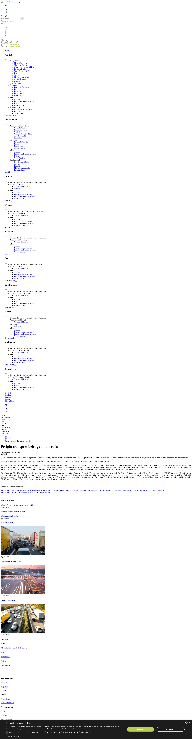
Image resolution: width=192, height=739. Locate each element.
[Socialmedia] (6, 12)
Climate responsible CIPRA (24, 67)
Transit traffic (5, 657)
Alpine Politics (6, 648)
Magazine (4, 687)
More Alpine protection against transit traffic (13, 511)
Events (16, 103)
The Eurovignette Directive (8, 600)
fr (5, 31)
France (7, 201)
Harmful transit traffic (7, 522)
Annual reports (19, 148)
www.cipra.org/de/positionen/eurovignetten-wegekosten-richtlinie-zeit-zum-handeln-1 (31, 490)
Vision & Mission (20, 128)
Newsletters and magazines (23, 109)
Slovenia (8, 307)
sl (5, 35)
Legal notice (5, 715)
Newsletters (5, 683)
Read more (76, 729)
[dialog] (96, 729)
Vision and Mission (21, 186)
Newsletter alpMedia (21, 162)
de (6, 27)
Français (8, 397)
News (7, 439)
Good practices (19, 105)
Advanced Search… (8, 21)
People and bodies (20, 130)
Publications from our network (25, 101)
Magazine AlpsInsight (22, 168)
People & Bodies (20, 69)
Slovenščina (9, 401)
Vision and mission (21, 242)
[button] (64, 736)
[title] (22, 18)
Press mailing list (20, 170)
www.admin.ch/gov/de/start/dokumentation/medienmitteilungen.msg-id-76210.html (132, 490)
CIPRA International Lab (23, 134)
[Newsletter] (6, 6)
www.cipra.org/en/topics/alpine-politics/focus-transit (83, 490)
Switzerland (9, 338)
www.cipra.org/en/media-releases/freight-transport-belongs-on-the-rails (25, 492)
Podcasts (17, 111)
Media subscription (7, 703)
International (9, 115)
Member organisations (22, 77)
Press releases (5, 699)
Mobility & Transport (19, 648)
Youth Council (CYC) (22, 71)
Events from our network (23, 194)
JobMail (17, 164)
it (5, 33)
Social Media (18, 113)
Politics (16, 89)
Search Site (5, 16)
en (6, 29)
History (16, 73)
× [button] (189, 722)
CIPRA (8, 50)
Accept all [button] (140, 729)
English (8, 395)
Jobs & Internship (20, 136)
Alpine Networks (20, 79)
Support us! (18, 83)
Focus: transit (4, 639)
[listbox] (186, 723)
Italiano (8, 399)
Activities (17, 326)
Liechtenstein (10, 281)
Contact (17, 81)
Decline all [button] (170, 729)
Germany (8, 227)
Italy (6, 254)
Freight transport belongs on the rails (11, 561)
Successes (17, 75)
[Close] (6, 59)
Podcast (17, 166)
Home (7, 437)
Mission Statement (20, 63)
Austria (7, 172)
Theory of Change (20, 65)
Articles (17, 99)
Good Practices (19, 158)
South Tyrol (9, 364)
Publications (18, 93)
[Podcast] (6, 10)
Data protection (6, 719)
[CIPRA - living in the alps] (11, 2)
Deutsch (8, 393)
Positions (17, 91)
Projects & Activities (21, 87)
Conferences (18, 95)
